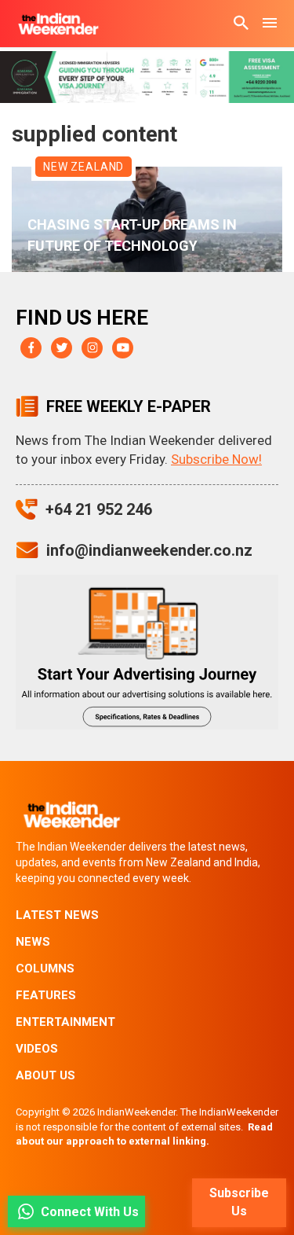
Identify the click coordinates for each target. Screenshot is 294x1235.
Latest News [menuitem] (57, 915)
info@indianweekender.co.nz (149, 550)
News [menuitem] (33, 942)
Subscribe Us (239, 1201)
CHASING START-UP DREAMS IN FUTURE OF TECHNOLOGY (132, 235)
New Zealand (83, 166)
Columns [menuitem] (45, 968)
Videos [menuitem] (37, 1049)
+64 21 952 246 (98, 509)
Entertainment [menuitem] (65, 1022)
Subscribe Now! (216, 459)
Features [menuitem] (46, 995)
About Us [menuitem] (45, 1075)
